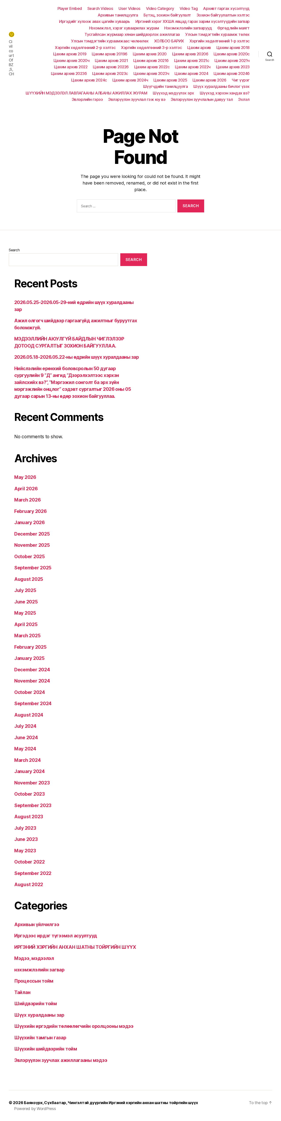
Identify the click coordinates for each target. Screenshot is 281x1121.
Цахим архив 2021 (111, 60)
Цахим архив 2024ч (130, 80)
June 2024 (26, 737)
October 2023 (29, 794)
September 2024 (33, 703)
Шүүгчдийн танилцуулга (165, 86)
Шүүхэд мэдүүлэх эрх (173, 93)
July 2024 (25, 726)
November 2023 (32, 783)
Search (14, 250)
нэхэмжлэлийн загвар (39, 969)
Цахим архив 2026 (209, 80)
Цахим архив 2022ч (193, 67)
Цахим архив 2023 (233, 67)
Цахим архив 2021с (191, 60)
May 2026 (25, 477)
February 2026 (30, 511)
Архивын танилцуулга (118, 15)
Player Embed (70, 8)
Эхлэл (244, 99)
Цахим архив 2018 (233, 47)
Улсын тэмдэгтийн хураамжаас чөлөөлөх (110, 41)
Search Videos (100, 8)
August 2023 (28, 816)
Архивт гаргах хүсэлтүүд (226, 8)
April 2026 (26, 488)
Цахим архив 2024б (232, 73)
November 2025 (32, 545)
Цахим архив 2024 (191, 73)
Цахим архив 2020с (232, 54)
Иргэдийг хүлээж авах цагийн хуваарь (94, 21)
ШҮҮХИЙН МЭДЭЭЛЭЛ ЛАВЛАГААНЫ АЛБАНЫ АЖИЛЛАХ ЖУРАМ (86, 93)
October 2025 (29, 556)
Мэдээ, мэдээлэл (34, 958)
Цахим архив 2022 (70, 67)
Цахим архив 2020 (150, 54)
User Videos (129, 8)
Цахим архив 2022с (152, 67)
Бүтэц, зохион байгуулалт (167, 15)
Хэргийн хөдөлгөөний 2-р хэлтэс (85, 47)
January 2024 (29, 771)
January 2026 (29, 522)
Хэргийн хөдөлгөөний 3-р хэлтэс (151, 47)
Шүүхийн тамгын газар (40, 1037)
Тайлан (22, 992)
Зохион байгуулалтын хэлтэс (223, 15)
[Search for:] (125, 206)
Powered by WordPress (35, 1108)
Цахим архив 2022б (111, 67)
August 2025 (28, 579)
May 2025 (25, 613)
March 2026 (27, 500)
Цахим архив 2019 (69, 54)
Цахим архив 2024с (89, 80)
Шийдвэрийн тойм (35, 1003)
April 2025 (25, 624)
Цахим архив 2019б (109, 54)
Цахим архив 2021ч (232, 60)
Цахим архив (199, 47)
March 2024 (27, 760)
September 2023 (32, 805)
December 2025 (32, 534)
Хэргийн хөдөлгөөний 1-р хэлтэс (219, 41)
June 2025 (26, 602)
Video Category (160, 8)
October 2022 (29, 862)
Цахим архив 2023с (110, 73)
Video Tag (189, 8)
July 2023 (25, 828)
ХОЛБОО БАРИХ (169, 41)
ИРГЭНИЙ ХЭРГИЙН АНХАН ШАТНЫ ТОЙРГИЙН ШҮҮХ (75, 947)
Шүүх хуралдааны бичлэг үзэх (221, 86)
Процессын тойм (33, 981)
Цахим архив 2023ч (151, 73)
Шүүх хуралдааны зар (39, 1015)
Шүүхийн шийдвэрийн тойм (45, 1049)
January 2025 (29, 658)
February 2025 (30, 647)
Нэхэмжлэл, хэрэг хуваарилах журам (124, 28)
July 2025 (25, 590)
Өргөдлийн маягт (233, 28)
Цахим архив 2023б (69, 73)
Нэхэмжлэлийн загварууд (188, 28)
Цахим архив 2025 (170, 80)
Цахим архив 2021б (151, 60)
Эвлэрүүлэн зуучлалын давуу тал (202, 99)
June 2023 (26, 839)
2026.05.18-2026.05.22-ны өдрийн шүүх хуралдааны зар (76, 357)
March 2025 (27, 635)
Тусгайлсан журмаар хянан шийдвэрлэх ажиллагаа (132, 34)
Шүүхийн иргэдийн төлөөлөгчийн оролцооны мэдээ (73, 1026)
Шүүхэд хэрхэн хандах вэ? (225, 93)
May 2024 (25, 749)
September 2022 (32, 873)
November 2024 (32, 681)
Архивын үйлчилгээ (36, 924)
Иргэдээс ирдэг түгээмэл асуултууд (55, 935)
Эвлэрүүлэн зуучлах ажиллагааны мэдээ (60, 1060)
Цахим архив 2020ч (72, 60)
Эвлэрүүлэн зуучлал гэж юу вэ (136, 99)
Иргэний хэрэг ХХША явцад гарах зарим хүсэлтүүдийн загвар (192, 21)
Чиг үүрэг (241, 80)
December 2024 (32, 669)
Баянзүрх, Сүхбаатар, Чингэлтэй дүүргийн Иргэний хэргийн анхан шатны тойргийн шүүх (111, 1102)
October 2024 (29, 692)
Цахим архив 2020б (190, 54)
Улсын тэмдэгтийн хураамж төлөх (217, 34)
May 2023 (25, 850)
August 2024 (28, 715)
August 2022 (28, 884)
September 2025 (32, 567)
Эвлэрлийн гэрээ (87, 99)
